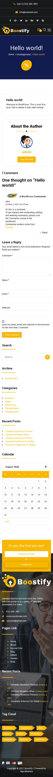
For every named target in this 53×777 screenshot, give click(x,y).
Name (5, 280)
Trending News (12, 408)
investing (35, 733)
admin (26, 152)
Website (6, 307)
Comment (7, 255)
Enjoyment (25, 728)
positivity (40, 739)
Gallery (13, 655)
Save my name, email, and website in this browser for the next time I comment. (25, 326)
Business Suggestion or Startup (20, 444)
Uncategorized (24, 54)
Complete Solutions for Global (19, 441)
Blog (12, 651)
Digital (8, 401)
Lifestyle (8, 739)
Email (5, 294)
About (13, 645)
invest (20, 733)
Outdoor (24, 739)
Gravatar (9, 227)
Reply (45, 232)
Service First (16, 648)
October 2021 (11, 378)
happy (6, 733)
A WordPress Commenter (33, 196)
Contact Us (26, 564)
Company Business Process (18, 431)
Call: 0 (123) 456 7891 (27, 4)
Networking (10, 405)
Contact (14, 658)
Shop (12, 661)
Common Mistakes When (17, 434)
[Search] (47, 357)
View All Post (26, 159)
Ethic (40, 728)
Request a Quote (26, 554)
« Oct (6, 521)
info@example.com (28, 12)
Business (9, 398)
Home (11, 54)
